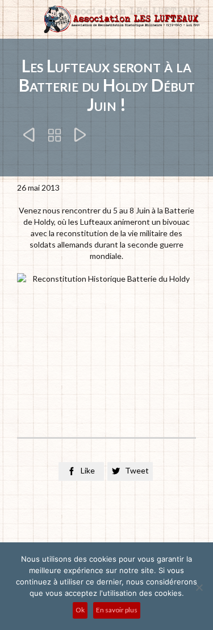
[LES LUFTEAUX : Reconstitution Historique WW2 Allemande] (121, 19)
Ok (80, 610)
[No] (198, 587)
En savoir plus (116, 610)
